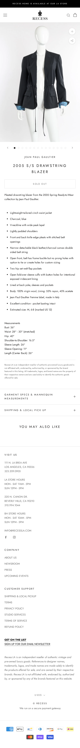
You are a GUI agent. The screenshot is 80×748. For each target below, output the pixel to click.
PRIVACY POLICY (14, 608)
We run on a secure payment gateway (40, 708)
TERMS (8, 602)
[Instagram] (14, 537)
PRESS (8, 570)
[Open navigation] (5, 15)
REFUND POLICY (14, 627)
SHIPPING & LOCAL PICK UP (25, 410)
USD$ (38, 695)
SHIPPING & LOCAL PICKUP (20, 596)
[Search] (68, 15)
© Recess (40, 703)
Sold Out (40, 184)
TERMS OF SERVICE (15, 621)
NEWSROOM (12, 564)
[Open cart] (75, 15)
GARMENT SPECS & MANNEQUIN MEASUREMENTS (28, 396)
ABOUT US (10, 557)
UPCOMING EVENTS (16, 576)
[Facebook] (5, 537)
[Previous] (7, 148)
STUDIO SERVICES (15, 614)
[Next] (72, 148)
